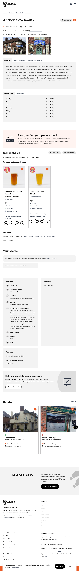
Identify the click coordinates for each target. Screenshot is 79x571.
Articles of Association (10, 544)
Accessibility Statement (10, 541)
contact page (7, 517)
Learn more (15, 567)
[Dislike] (17, 223)
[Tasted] (22, 223)
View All (73, 401)
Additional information (35, 60)
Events (43, 520)
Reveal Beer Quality (11, 26)
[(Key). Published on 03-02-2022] (20, 430)
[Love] (11, 223)
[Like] (6, 223)
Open (30, 26)
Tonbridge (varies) (50, 236)
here (55, 539)
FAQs (30, 515)
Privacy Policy (7, 538)
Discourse (6, 556)
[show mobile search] (71, 4)
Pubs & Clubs (45, 514)
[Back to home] (9, 4)
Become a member (51, 258)
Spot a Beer (70, 152)
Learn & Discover (8, 532)
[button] (76, 427)
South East (19, 12)
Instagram (44, 34)
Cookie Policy (7, 547)
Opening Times (8, 93)
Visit (42, 511)
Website (22, 34)
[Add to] (74, 20)
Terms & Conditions (9, 553)
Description (7, 60)
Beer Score (67, 20)
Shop (4, 535)
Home (5, 12)
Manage (70, 566)
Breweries (44, 523)
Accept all (59, 566)
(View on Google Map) (35, 30)
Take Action (45, 517)
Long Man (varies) (39, 236)
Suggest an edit (13, 387)
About (43, 508)
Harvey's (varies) (28, 236)
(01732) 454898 (10, 34)
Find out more (47, 143)
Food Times (20, 93)
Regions (11, 12)
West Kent (28, 12)
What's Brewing (8, 559)
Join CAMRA (45, 505)
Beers (43, 526)
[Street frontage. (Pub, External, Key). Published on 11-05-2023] (58, 430)
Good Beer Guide (19, 60)
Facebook (33, 34)
